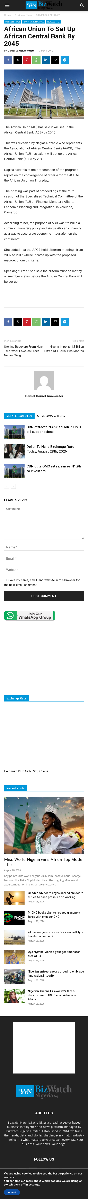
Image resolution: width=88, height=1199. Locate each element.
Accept (12, 1192)
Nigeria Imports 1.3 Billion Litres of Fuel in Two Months (64, 349)
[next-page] (13, 486)
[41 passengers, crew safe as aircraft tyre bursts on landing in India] (14, 937)
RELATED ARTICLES (19, 416)
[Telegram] (65, 60)
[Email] (55, 60)
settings (34, 1185)
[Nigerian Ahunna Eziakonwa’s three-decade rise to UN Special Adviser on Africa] (14, 996)
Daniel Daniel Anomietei (21, 50)
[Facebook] (8, 60)
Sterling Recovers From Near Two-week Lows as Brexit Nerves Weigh (23, 351)
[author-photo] (44, 390)
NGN (28, 771)
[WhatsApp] (36, 60)
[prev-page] (6, 486)
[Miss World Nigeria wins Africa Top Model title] (44, 826)
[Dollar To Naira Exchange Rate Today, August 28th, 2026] (14, 451)
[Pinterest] (27, 60)
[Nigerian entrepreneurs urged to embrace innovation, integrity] (14, 976)
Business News (23, 15)
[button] (7, 5)
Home (7, 15)
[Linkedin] (46, 60)
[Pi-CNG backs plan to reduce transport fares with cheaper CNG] (14, 918)
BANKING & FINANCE (48, 15)
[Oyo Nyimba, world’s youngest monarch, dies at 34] (14, 957)
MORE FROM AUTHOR (51, 416)
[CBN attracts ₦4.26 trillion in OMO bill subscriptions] (14, 432)
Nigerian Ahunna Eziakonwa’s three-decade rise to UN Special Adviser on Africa (52, 995)
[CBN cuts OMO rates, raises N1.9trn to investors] (14, 471)
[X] (18, 60)
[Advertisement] (44, 295)
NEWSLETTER (53, 21)
